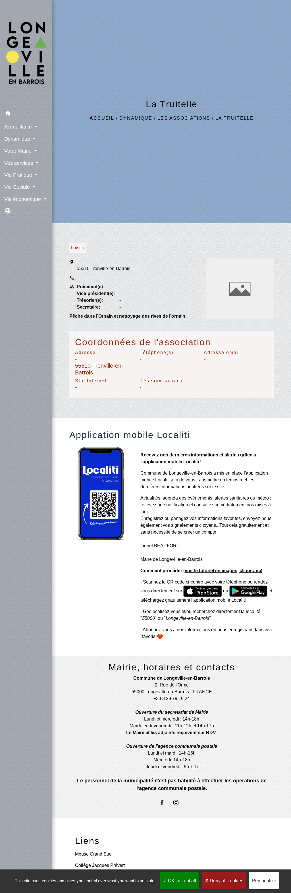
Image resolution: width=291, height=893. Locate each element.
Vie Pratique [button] (19, 175)
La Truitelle (234, 118)
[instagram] (179, 802)
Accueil (102, 118)
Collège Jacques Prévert (100, 865)
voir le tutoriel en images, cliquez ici (223, 570)
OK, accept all (181, 880)
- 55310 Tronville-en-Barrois (103, 265)
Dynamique (135, 118)
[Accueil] (26, 54)
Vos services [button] (19, 163)
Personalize (264, 880)
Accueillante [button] (18, 127)
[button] (26, 114)
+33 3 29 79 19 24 (171, 698)
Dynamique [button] (18, 139)
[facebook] (165, 802)
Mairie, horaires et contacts (172, 667)
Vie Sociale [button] (17, 187)
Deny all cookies (226, 880)
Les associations (183, 118)
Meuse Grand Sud (93, 854)
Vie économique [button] (23, 199)
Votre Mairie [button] (18, 151)
